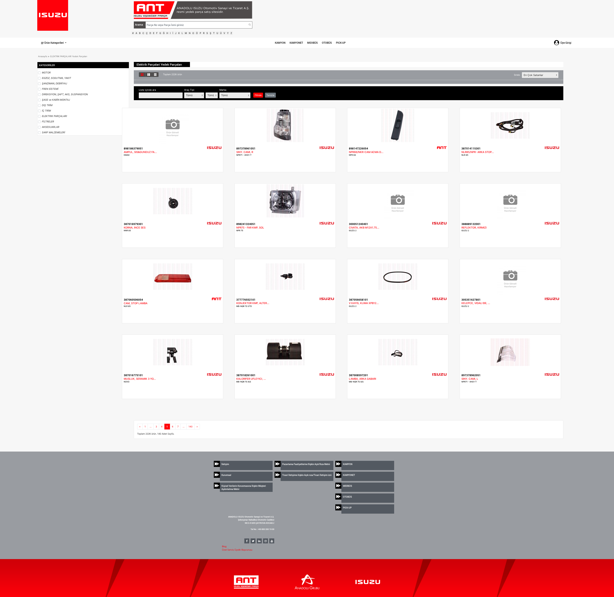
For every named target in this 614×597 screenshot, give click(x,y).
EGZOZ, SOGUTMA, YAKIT (56, 78)
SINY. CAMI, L (469, 378)
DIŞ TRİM (47, 105)
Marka (222, 89)
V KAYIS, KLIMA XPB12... (364, 303)
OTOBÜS (327, 42)
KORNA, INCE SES (135, 227)
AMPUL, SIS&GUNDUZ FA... (140, 152)
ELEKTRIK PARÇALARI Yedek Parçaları (68, 56)
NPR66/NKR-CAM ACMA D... (366, 152)
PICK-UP (341, 42)
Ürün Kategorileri (54, 42)
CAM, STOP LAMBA (135, 303)
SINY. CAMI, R (244, 152)
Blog (224, 546)
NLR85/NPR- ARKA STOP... (477, 152)
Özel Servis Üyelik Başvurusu (237, 549)
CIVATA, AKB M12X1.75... (364, 227)
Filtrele (258, 95)
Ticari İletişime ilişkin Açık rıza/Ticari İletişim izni (307, 475)
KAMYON (280, 42)
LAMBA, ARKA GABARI (362, 378)
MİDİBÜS (347, 485)
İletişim (225, 464)
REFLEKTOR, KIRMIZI (474, 227)
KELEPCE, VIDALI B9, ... (475, 303)
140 (191, 426)
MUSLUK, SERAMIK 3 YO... (140, 378)
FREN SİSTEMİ (50, 88)
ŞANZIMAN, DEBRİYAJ (54, 83)
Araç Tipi (189, 89)
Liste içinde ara (147, 89)
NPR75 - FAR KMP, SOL (250, 227)
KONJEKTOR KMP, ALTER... (252, 303)
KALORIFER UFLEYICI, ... (251, 378)
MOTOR (46, 72)
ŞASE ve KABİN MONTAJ (56, 99)
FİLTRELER (48, 121)
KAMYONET (296, 42)
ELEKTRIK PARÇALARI (54, 116)
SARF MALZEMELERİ (53, 132)
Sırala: (517, 74)
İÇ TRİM (46, 110)
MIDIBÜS (312, 42)
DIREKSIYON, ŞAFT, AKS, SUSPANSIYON (65, 94)
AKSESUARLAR (50, 126)
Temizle (270, 95)
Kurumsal (226, 475)
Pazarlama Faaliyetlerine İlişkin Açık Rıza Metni (306, 464)
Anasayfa (42, 56)
